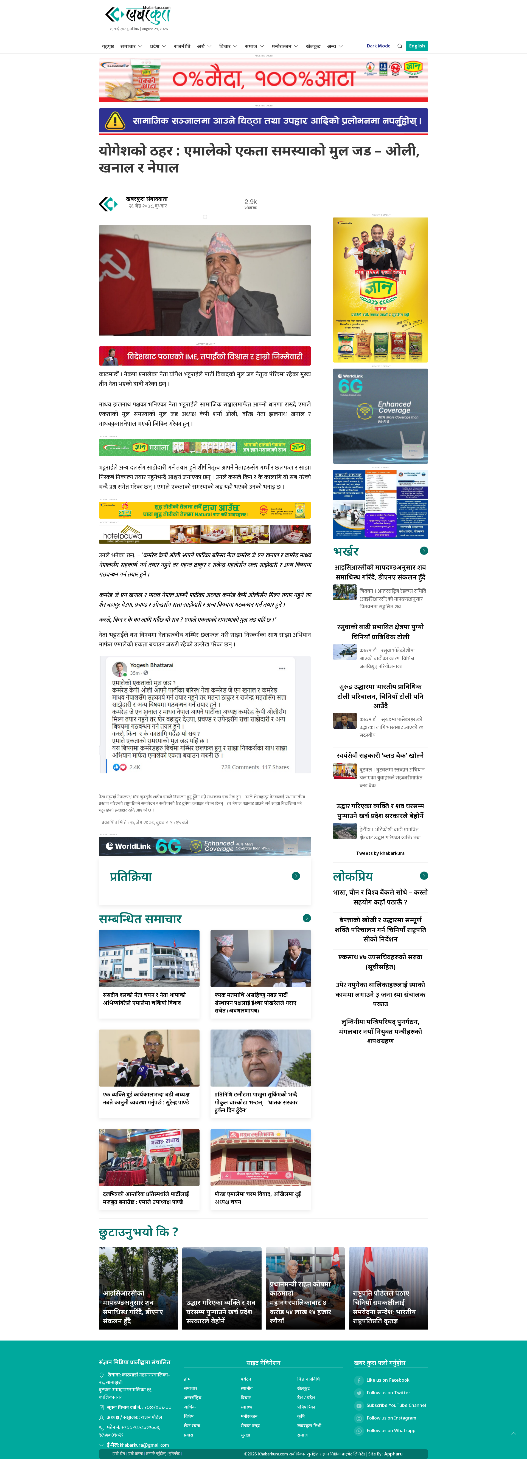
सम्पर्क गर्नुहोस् (156, 1453)
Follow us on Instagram (391, 1418)
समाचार (128, 46)
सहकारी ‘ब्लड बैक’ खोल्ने (380, 755)
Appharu (393, 1454)
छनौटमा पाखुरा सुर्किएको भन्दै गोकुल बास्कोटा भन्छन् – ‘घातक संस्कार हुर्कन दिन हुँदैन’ (256, 1102)
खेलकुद (313, 46)
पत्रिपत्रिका (306, 1407)
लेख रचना (192, 1426)
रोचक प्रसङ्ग (250, 1426)
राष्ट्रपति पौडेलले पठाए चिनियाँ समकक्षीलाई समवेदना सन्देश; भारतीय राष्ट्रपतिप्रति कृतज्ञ (384, 1306)
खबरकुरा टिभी (309, 1426)
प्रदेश (154, 46)
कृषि (301, 1416)
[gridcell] (205, 804)
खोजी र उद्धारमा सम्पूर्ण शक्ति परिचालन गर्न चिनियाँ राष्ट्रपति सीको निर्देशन (380, 929)
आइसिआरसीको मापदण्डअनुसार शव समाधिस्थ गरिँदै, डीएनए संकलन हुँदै (133, 1306)
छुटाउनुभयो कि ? (138, 1231)
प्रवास (188, 1435)
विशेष (189, 1416)
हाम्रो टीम (119, 1453)
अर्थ (201, 46)
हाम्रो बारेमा (135, 1453)
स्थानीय (247, 1388)
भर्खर (345, 551)
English (417, 46)
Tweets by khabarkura (380, 853)
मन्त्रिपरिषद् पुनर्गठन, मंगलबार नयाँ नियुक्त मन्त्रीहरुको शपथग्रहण (380, 1031)
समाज (251, 46)
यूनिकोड (174, 1453)
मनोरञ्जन (281, 46)
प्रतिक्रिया (131, 876)
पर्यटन (246, 1379)
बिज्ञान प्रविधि (308, 1379)
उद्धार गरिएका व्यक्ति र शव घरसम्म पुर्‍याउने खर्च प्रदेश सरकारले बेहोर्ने (220, 1311)
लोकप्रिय (353, 876)
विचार (225, 46)
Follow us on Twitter (388, 1393)
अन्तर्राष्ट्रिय (192, 1398)
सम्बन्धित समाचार (140, 918)
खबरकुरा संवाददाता (147, 198)
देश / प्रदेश (306, 1398)
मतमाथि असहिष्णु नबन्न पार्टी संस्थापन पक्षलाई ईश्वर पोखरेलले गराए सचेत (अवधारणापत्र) (255, 1002)
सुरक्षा (245, 1435)
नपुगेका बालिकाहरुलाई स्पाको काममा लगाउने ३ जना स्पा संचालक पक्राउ (380, 994)
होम (187, 1379)
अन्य (331, 46)
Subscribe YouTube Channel (396, 1405)
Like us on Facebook (388, 1380)
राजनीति (182, 46)
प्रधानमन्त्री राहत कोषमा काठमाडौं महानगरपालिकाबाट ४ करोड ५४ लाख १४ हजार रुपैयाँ (300, 1302)
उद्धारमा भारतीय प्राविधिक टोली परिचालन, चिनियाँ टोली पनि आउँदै (380, 696)
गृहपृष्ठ (108, 46)
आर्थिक (190, 1407)
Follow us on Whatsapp (391, 1430)
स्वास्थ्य (247, 1407)
